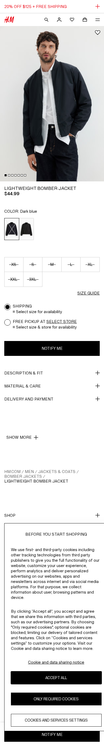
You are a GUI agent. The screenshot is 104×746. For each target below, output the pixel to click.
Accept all (56, 677)
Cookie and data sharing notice (56, 662)
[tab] (5, 175)
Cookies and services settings (56, 720)
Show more (19, 437)
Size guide (88, 293)
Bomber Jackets (23, 476)
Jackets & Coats (56, 471)
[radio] (12, 229)
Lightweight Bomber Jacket (36, 481)
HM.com (12, 471)
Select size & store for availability (46, 327)
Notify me (52, 348)
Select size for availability (39, 311)
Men (29, 471)
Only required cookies (56, 699)
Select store (61, 321)
